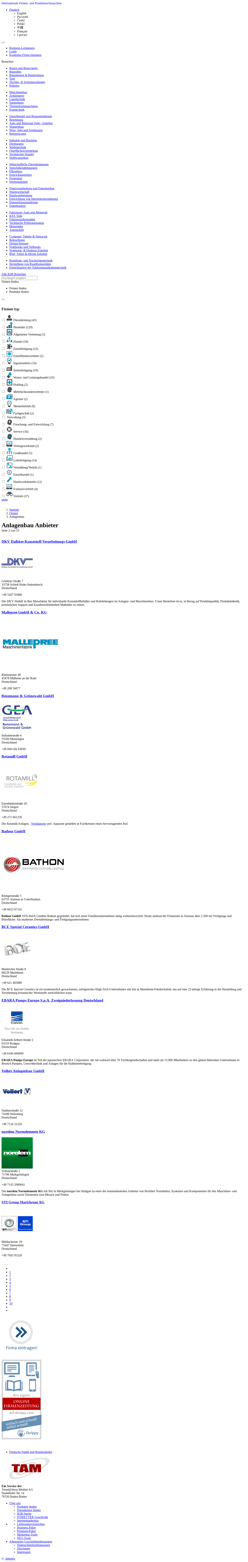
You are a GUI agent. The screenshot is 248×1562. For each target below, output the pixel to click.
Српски (22, 34)
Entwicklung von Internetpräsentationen (33, 199)
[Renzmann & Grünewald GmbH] (17, 732)
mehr (5, 499)
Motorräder (16, 226)
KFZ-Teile (15, 216)
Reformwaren (17, 133)
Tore (12, 78)
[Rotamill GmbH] (21, 800)
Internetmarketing (28, 1520)
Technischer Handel (21, 154)
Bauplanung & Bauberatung (26, 75)
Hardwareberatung (20, 195)
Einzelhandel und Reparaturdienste (30, 116)
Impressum (23, 1552)
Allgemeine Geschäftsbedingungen (30, 1541)
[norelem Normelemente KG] (17, 1167)
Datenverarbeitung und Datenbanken (31, 188)
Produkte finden (19, 291)
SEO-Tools (24, 1538)
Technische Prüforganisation (26, 223)
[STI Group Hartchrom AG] (17, 1238)
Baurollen (15, 71)
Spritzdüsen (16, 102)
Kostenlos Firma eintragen (25, 55)
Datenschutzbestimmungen (33, 1545)
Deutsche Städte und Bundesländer (30, 1452)
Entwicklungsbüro (20, 174)
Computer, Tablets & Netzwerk (28, 236)
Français (22, 31)
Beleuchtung (17, 240)
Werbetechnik (17, 147)
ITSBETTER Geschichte (32, 1517)
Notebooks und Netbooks (25, 247)
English (21, 13)
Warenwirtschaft (19, 192)
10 (10, 1303)
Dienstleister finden (29, 1510)
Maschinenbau (18, 92)
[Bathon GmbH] (34, 892)
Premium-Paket (26, 1531)
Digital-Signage (18, 243)
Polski (21, 23)
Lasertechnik (17, 99)
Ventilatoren (38, 823)
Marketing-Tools (27, 1534)
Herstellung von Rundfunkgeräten (30, 264)
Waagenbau (16, 126)
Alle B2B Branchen (14, 274)
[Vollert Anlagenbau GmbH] (17, 1107)
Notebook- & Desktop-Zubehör (28, 250)
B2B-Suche (24, 1513)
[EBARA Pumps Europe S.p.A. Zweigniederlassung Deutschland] (17, 1036)
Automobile (16, 230)
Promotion (15, 178)
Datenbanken (17, 205)
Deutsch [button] (14, 9)
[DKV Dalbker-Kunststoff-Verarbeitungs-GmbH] (17, 577)
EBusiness (15, 171)
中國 (20, 27)
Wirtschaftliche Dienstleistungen (29, 164)
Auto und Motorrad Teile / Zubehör (31, 123)
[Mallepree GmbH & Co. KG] (30, 671)
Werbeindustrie (18, 181)
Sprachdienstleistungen (23, 167)
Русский (22, 16)
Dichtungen (16, 143)
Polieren (14, 85)
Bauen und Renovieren (23, 68)
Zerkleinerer (16, 95)
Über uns (15, 1503)
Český (21, 20)
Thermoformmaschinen (23, 106)
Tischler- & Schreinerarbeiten (27, 82)
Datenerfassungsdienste (23, 202)
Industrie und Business (23, 140)
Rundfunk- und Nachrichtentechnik (31, 260)
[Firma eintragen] (21, 1354)
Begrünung (16, 119)
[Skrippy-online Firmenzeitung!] (21, 1438)
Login (13, 51)
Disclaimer (23, 1548)
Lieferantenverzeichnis (31, 1524)
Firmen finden (18, 288)
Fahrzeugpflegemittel (22, 219)
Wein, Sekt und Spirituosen (26, 130)
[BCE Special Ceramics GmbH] (18, 965)
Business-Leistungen (22, 48)
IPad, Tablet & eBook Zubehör (28, 254)
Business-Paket (26, 1527)
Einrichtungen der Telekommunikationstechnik (37, 267)
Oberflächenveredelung (23, 150)
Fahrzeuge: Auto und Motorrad (28, 212)
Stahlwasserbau (18, 157)
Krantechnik (16, 109)
